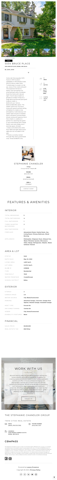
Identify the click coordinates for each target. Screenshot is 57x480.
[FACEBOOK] (21, 474)
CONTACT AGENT (28, 188)
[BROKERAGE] (36, 474)
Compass (42, 446)
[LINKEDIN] (28, 474)
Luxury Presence (33, 467)
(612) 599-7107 (28, 173)
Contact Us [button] (28, 398)
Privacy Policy (35, 470)
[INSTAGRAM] (24, 474)
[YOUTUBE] (32, 474)
